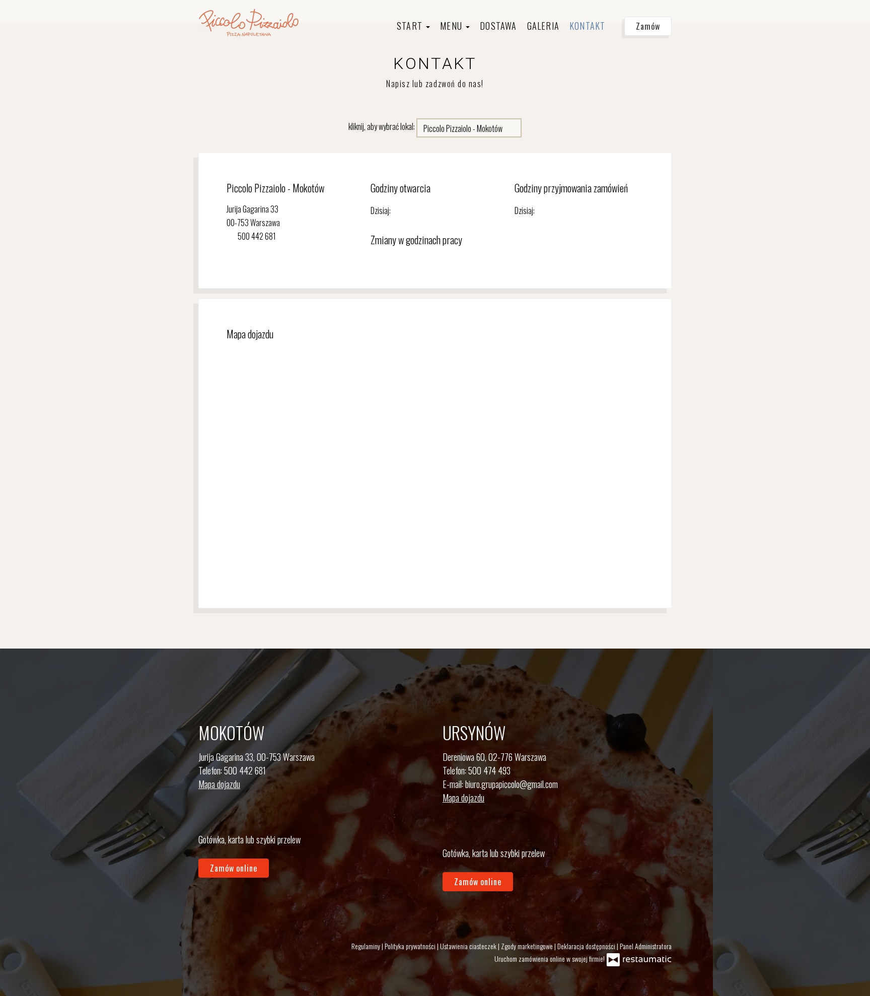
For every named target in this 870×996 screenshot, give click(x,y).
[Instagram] (206, 812)
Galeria (543, 25)
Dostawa (498, 25)
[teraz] (405, 211)
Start (411, 25)
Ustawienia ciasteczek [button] (469, 946)
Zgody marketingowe (527, 946)
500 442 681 (245, 770)
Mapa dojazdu (219, 784)
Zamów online (35, 18)
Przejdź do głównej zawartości (59, 18)
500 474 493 (489, 770)
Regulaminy (366, 946)
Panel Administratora (646, 946)
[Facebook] (451, 825)
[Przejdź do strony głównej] (248, 22)
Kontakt (587, 25)
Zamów (648, 26)
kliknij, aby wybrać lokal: (381, 126)
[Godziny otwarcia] (420, 210)
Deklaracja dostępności (587, 946)
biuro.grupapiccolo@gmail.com (511, 784)
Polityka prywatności (411, 946)
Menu (452, 25)
